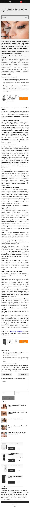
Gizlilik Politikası (4, 488)
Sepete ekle (11, 448)
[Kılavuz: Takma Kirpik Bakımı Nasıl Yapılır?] (4, 407)
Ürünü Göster (24, 98)
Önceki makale (7, 374)
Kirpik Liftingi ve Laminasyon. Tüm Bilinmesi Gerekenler (17, 433)
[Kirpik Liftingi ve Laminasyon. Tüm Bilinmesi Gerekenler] (4, 434)
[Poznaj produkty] (2, 1)
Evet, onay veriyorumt (15, 501)
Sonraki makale (23, 374)
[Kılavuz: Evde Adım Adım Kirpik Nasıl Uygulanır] (4, 414)
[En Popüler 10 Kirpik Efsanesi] (4, 420)
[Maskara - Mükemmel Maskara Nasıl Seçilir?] (4, 427)
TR (21, 2)
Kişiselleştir (15, 506)
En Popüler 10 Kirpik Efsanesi (15, 419)
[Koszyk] (25, 2)
